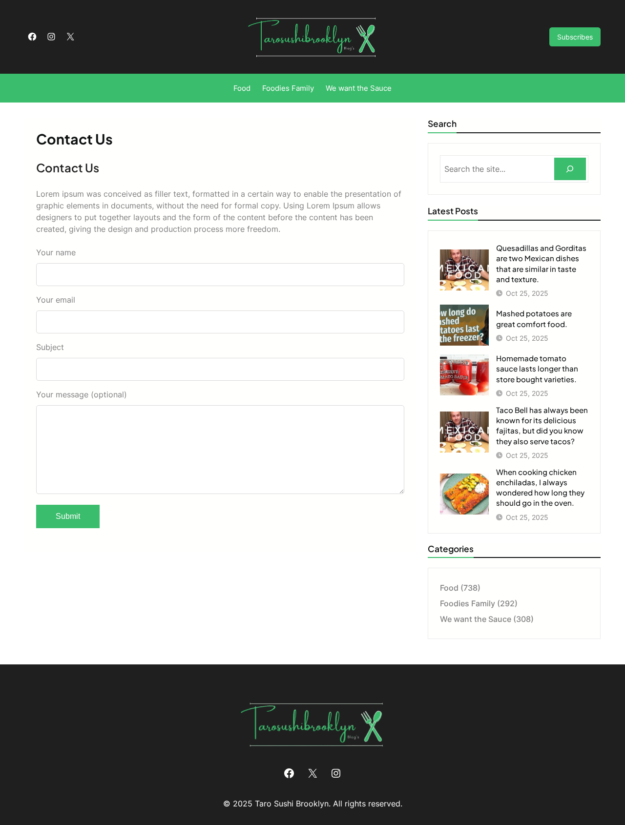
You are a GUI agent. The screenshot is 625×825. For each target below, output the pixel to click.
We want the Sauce (475, 619)
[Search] (570, 169)
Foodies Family (467, 603)
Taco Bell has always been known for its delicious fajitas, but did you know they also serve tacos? (542, 425)
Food (449, 588)
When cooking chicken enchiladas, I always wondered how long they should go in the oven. (540, 487)
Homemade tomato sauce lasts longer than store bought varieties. (537, 368)
